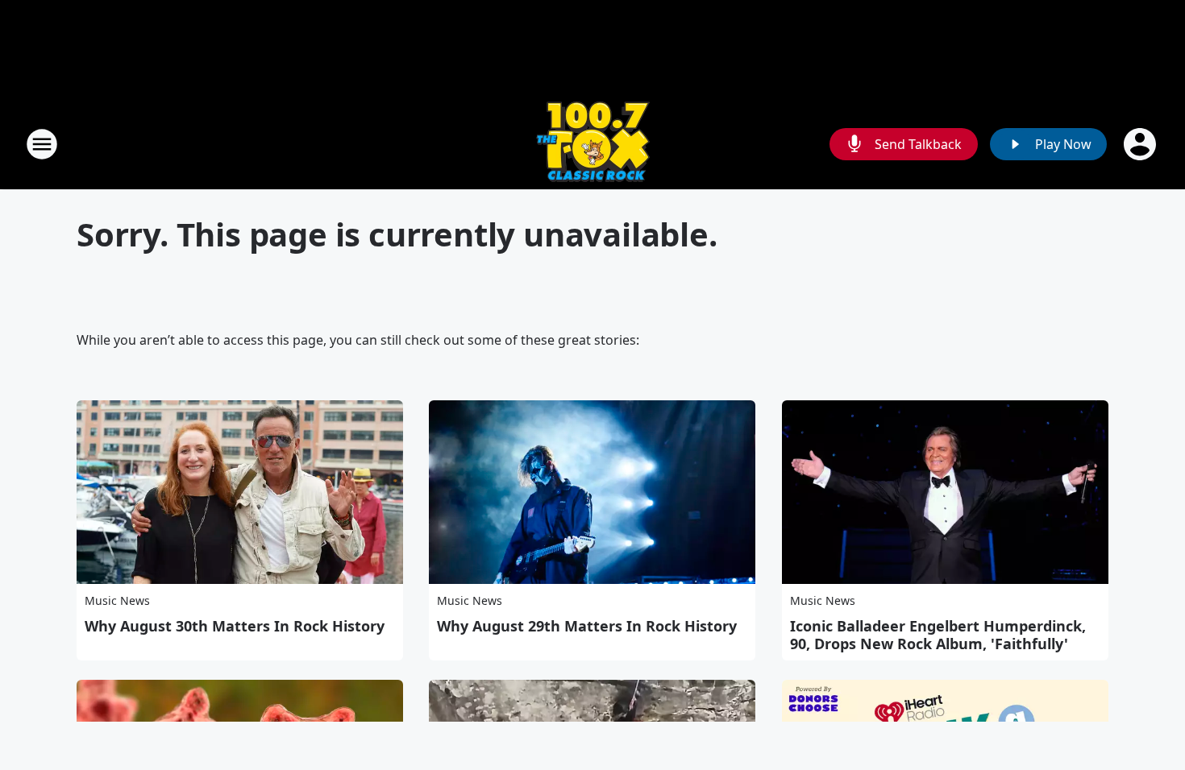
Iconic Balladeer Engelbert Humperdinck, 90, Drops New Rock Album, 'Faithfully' (938, 634)
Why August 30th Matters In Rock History (235, 626)
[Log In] (1141, 144)
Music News (117, 600)
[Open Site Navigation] (42, 144)
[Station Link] (593, 143)
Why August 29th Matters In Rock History (587, 626)
